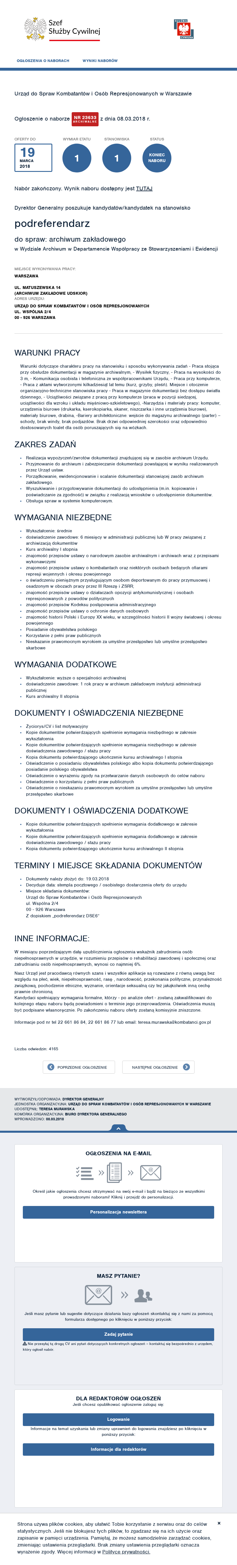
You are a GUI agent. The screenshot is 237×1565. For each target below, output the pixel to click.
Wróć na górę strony (118, 1127)
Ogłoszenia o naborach (43, 60)
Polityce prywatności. (126, 1552)
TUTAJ (144, 188)
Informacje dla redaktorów (118, 1449)
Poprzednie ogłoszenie (82, 1067)
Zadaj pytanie (118, 1334)
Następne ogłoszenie (155, 1067)
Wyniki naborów (100, 60)
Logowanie (118, 1419)
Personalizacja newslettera (118, 1212)
